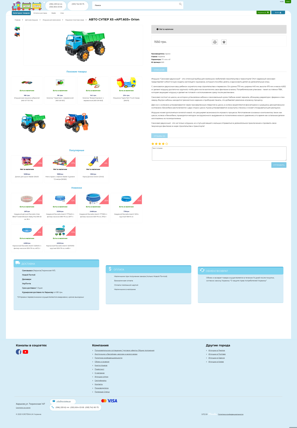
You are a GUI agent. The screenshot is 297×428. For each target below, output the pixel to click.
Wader (53, 13)
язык (288, 1)
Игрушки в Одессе (216, 358)
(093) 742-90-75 (78, 4)
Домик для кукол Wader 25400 (27, 177)
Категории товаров (21, 13)
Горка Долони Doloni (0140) (93, 177)
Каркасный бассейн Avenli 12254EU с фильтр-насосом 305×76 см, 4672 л (27, 247)
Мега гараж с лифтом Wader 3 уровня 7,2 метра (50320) (60, 178)
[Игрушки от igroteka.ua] (28, 10)
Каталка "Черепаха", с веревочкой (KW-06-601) (60, 99)
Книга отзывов (101, 365)
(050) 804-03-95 (55, 7)
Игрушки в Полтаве (217, 354)
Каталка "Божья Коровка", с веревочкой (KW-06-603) (93, 99)
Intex (62, 13)
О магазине (100, 373)
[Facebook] (19, 354)
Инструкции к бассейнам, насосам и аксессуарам (116, 354)
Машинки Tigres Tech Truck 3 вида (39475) (126, 99)
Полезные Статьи (102, 392)
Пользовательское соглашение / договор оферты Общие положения (124, 350)
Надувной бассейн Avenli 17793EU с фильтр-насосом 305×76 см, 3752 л (93, 215)
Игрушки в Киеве (216, 362)
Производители (102, 388)
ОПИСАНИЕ (159, 70)
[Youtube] (26, 354)
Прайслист (99, 369)
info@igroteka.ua (64, 401)
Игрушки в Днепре (216, 350)
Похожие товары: (76, 71)
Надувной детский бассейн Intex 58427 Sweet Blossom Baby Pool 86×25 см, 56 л (26, 216)
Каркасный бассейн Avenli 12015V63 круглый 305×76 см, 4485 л (60, 247)
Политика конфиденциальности (108, 358)
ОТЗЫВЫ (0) (159, 136)
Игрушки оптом (101, 377)
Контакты (99, 384)
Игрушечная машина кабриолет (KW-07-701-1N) (27, 99)
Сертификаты (100, 381)
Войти (277, 12)
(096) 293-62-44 (55, 4)
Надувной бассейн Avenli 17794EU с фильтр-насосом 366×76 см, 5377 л (60, 215)
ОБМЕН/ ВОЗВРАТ (217, 271)
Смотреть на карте (23, 408)
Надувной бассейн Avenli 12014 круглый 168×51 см (126, 215)
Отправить (279, 165)
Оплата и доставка (40, 13)
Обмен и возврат (102, 362)
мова (282, 1)
